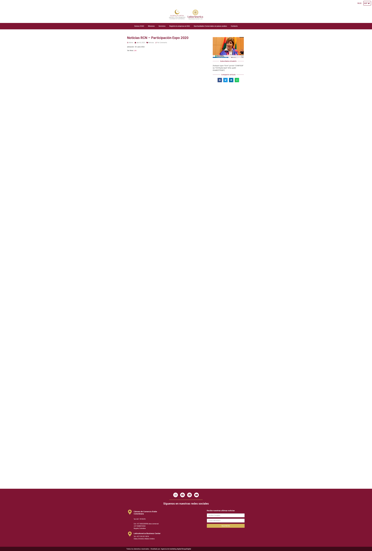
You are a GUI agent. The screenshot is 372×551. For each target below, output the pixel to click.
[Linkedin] (189, 495)
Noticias (151, 42)
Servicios (162, 26)
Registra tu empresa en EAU (179, 26)
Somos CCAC (139, 26)
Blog (359, 3)
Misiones (151, 26)
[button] (220, 80)
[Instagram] (175, 495)
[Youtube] (196, 495)
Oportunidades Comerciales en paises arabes (210, 26)
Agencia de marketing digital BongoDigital (176, 549)
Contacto (234, 26)
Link (135, 50)
